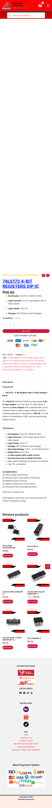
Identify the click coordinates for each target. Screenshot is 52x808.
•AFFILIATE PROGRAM (26, 747)
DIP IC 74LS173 (14, 367)
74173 (24, 361)
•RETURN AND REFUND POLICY (26, 744)
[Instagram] (24, 693)
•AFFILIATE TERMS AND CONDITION (26, 750)
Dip (6, 367)
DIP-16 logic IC (26, 367)
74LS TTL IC (32, 361)
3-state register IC (14, 358)
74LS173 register (29, 364)
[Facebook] (20, 693)
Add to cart (26, 331)
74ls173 (41, 361)
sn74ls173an (7, 370)
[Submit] (10, 15)
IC (10, 275)
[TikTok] (28, 693)
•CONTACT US (26, 738)
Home (5, 275)
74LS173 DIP (7, 364)
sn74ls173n (17, 370)
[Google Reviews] (31, 693)
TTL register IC (29, 370)
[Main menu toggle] (47, 5)
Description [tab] (8, 382)
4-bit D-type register (31, 358)
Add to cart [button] (7, 555)
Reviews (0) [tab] (8, 387)
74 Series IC (16, 361)
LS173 (38, 367)
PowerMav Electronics (18, 4)
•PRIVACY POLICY (26, 741)
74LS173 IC (17, 364)
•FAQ (26, 735)
